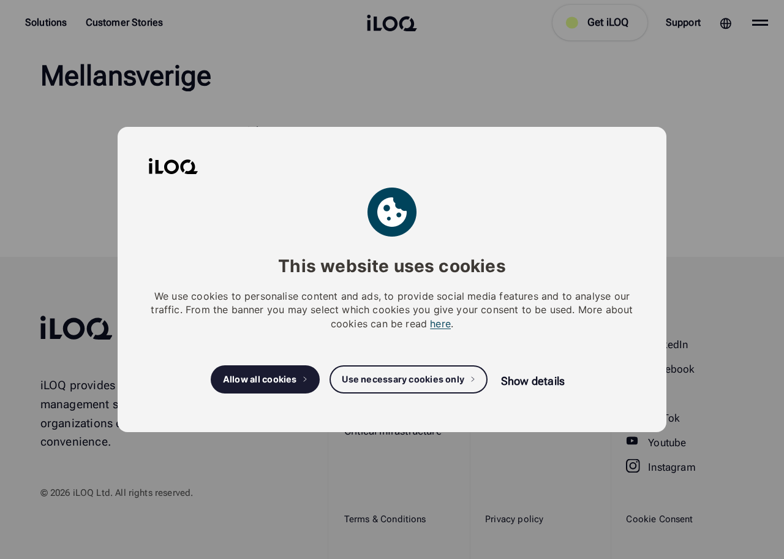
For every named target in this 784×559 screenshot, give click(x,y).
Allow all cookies (260, 379)
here (440, 324)
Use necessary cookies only (403, 379)
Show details (533, 381)
